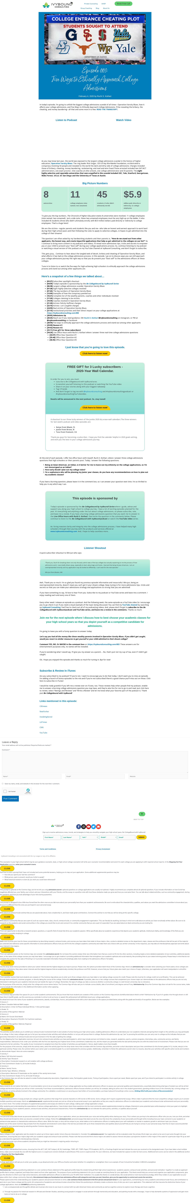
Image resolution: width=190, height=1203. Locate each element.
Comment (6, 750)
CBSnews (43, 706)
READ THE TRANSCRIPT (107, 109)
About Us (106, 8)
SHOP (104, 4)
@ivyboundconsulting (93, 391)
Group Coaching (86, 8)
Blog (97, 8)
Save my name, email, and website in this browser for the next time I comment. (32, 784)
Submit (141, 837)
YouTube (43, 732)
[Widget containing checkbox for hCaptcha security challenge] (17, 791)
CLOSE (7, 868)
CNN (41, 727)
